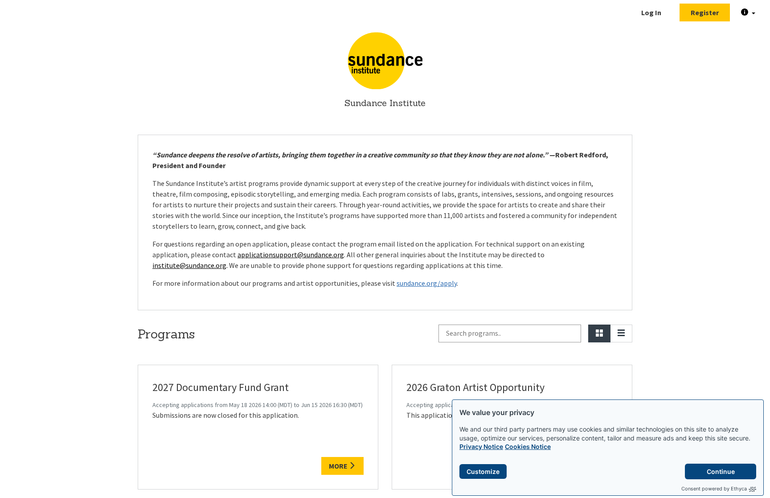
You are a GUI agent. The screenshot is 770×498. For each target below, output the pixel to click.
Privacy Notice (481, 446)
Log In (651, 12)
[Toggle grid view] (599, 333)
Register (705, 12)
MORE (339, 465)
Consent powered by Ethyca (714, 489)
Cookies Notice (528, 446)
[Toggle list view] (621, 333)
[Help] (748, 12)
